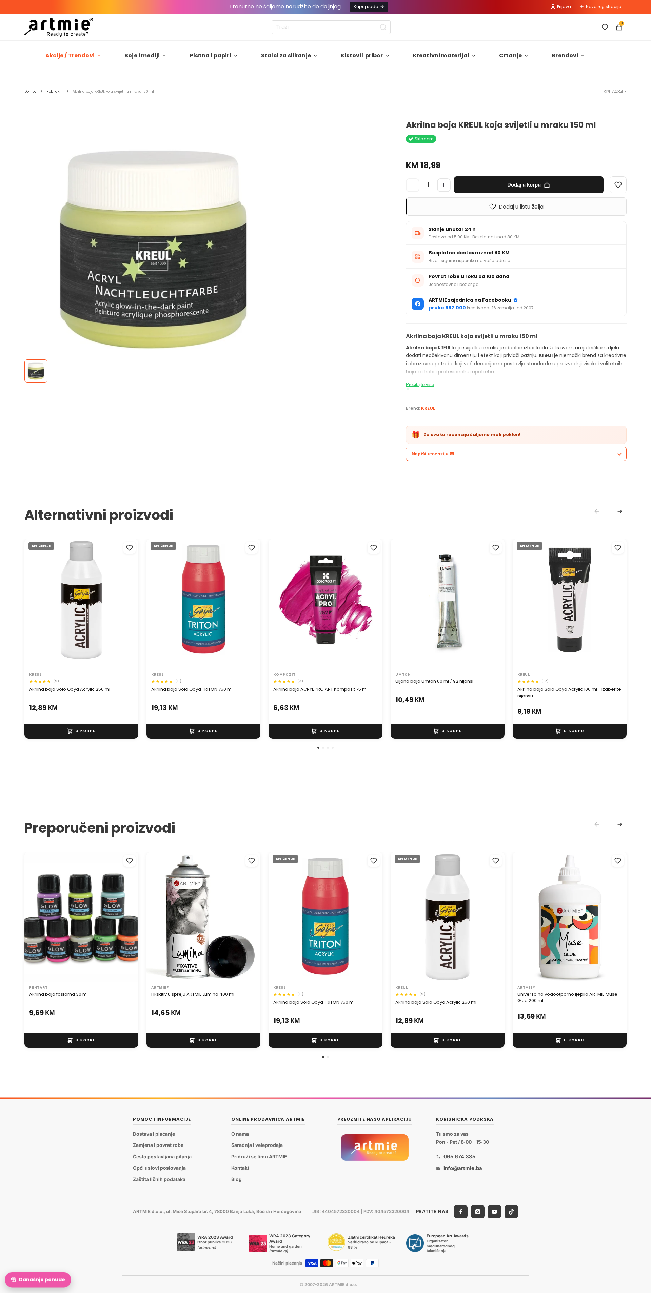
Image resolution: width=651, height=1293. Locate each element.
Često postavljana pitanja (162, 1156)
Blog (236, 1179)
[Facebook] (461, 1211)
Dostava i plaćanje (154, 1134)
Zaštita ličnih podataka (159, 1179)
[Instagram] (478, 1211)
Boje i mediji (142, 55)
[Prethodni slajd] (36, 604)
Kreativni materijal (441, 55)
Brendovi (565, 55)
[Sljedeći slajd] (126, 604)
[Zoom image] (153, 249)
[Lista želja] (605, 27)
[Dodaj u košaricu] (81, 731)
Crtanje (510, 55)
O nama (240, 1134)
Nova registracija (604, 6)
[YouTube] (494, 1211)
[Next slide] (619, 511)
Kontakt (240, 1168)
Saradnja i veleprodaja (257, 1145)
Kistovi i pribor (362, 55)
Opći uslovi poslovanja (159, 1168)
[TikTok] (511, 1211)
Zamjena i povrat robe (158, 1145)
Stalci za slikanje (286, 55)
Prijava (564, 6)
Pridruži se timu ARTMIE (259, 1156)
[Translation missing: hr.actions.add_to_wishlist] (129, 548)
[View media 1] (35, 371)
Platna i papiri (210, 55)
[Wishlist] (618, 184)
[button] (318, 748)
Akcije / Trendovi (70, 55)
